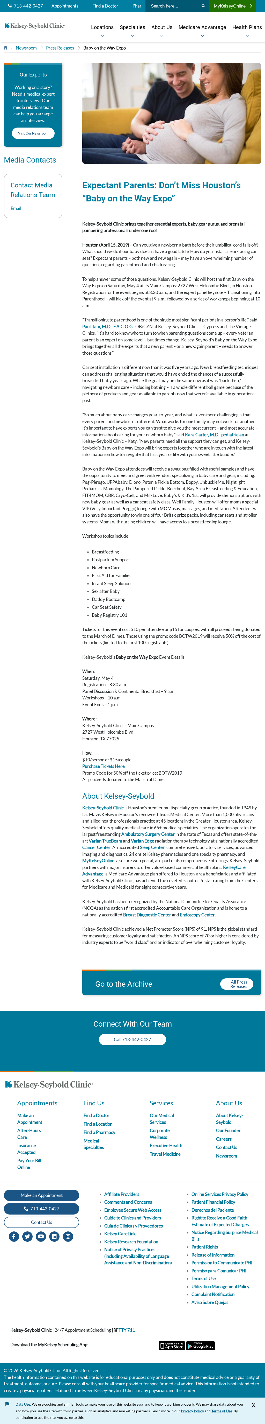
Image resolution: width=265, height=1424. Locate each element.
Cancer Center (96, 847)
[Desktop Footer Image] (49, 1086)
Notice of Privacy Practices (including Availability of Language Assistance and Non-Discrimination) (138, 1256)
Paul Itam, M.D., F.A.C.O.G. (108, 326)
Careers (224, 1139)
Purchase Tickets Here (103, 766)
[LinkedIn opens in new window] (54, 1236)
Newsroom (26, 48)
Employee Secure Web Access (132, 1210)
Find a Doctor (105, 6)
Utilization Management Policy (220, 1286)
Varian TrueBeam (105, 841)
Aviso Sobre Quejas (210, 1302)
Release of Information (213, 1255)
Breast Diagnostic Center (147, 914)
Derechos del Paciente (213, 1210)
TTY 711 (126, 1330)
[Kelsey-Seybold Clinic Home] (35, 27)
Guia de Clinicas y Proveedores (133, 1226)
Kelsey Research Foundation (131, 1241)
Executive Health (166, 1145)
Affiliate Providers (121, 1194)
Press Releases (60, 48)
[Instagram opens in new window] (68, 1236)
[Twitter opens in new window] (27, 1236)
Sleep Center (152, 847)
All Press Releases (238, 984)
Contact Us (226, 1147)
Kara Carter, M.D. (202, 434)
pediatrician (233, 434)
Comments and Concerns (128, 1202)
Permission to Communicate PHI (222, 1262)
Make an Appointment (42, 1195)
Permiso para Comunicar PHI (219, 1270)
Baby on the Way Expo (104, 48)
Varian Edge (142, 841)
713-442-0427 (27, 6)
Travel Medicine (165, 1154)
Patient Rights (205, 1247)
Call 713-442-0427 (132, 1039)
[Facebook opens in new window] (14, 1236)
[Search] (203, 6)
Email (16, 208)
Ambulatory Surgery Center (148, 834)
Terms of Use (204, 1278)
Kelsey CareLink (120, 1233)
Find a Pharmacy (99, 1132)
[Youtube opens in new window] (40, 1236)
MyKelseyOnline (230, 6)
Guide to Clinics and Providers (132, 1217)
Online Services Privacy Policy (220, 1194)
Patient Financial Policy (213, 1202)
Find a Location (98, 1124)
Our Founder (228, 1130)
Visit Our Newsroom (33, 133)
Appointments (64, 6)
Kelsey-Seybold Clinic (103, 807)
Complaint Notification (213, 1294)
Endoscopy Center (197, 914)
